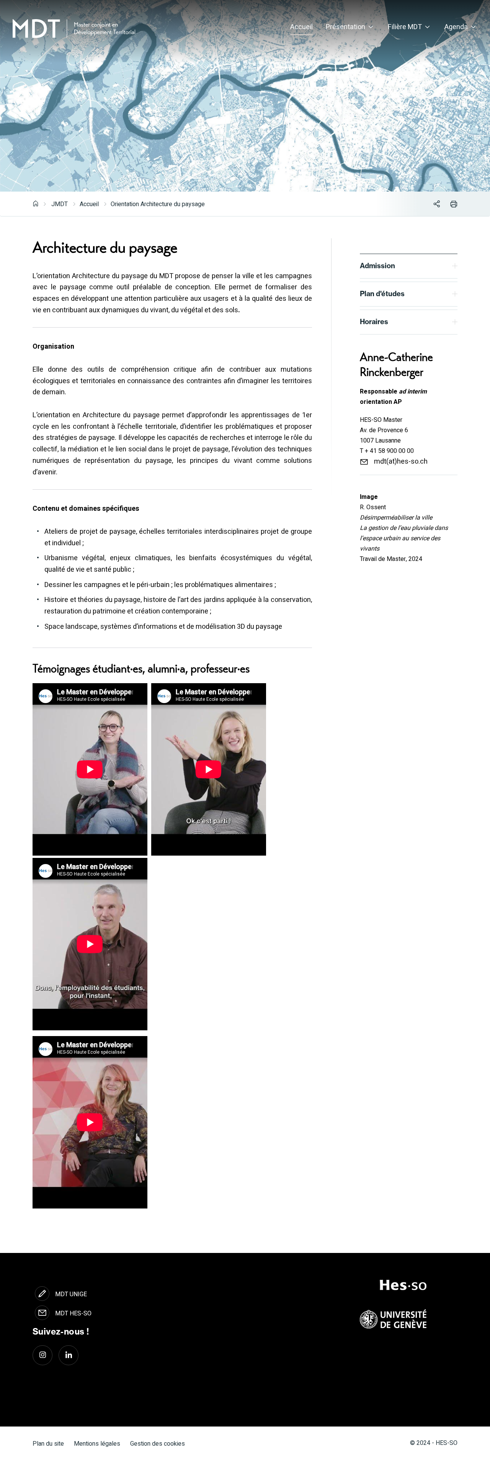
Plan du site (48, 1443)
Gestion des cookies (157, 1443)
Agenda (456, 27)
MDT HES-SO (73, 1313)
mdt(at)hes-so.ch (401, 461)
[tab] (408, 266)
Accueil (301, 27)
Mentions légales (97, 1443)
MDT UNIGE (71, 1294)
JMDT (59, 204)
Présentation (345, 27)
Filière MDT (405, 27)
